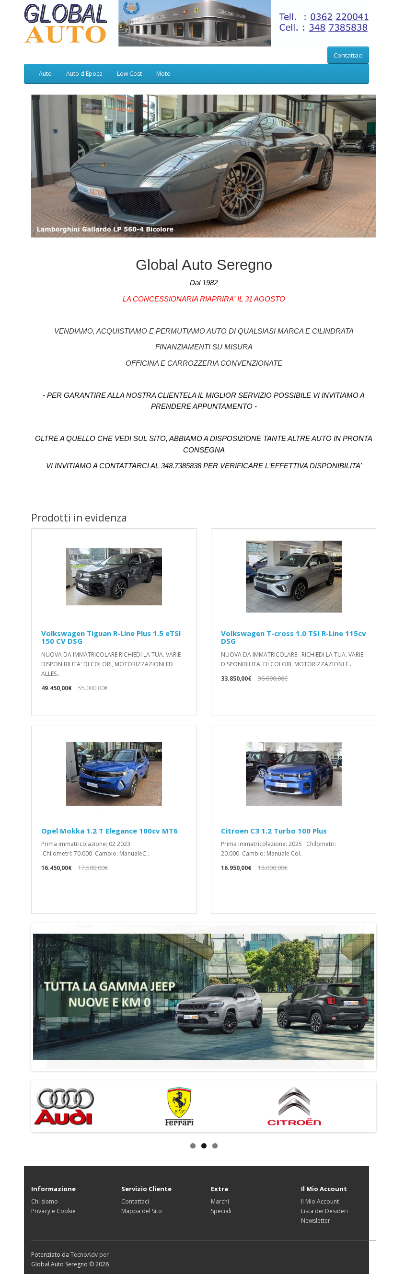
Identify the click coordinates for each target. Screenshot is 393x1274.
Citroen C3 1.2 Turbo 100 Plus (274, 830)
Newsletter (315, 1220)
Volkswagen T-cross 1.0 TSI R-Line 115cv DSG (293, 637)
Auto (45, 73)
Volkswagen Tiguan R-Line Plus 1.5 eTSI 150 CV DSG (111, 637)
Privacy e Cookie (53, 1211)
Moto (163, 73)
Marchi (220, 1201)
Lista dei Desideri (324, 1211)
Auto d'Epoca (84, 73)
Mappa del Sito (141, 1211)
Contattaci (348, 55)
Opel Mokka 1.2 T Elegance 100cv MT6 (109, 830)
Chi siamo (44, 1201)
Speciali (221, 1211)
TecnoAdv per (89, 1255)
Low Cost (129, 73)
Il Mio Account (320, 1201)
